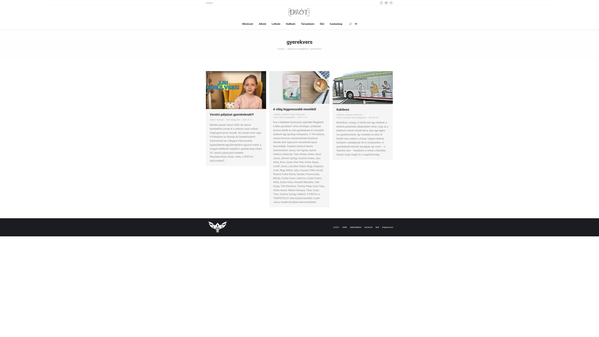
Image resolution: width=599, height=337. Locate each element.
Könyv (292, 114)
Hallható (220, 120)
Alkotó (212, 120)
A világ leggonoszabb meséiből (294, 109)
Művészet (300, 114)
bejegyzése (233, 120)
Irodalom (285, 114)
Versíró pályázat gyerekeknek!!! (232, 114)
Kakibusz (342, 109)
